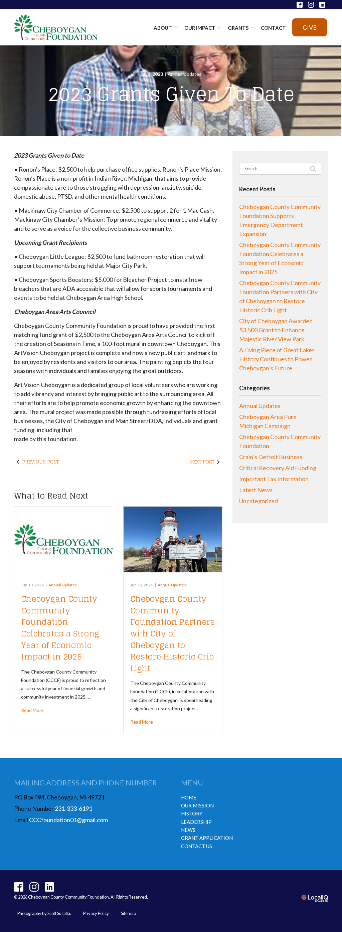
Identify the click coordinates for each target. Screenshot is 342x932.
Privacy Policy (96, 913)
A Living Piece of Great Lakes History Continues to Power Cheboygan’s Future (277, 359)
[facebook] (19, 887)
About (163, 28)
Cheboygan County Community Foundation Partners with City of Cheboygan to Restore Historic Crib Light (172, 634)
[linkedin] (49, 887)
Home (188, 797)
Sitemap (128, 913)
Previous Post (40, 461)
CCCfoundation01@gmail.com (68, 819)
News (188, 830)
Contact (273, 28)
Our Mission (197, 805)
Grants (238, 28)
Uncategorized (258, 501)
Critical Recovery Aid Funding (277, 468)
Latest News (256, 490)
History (191, 813)
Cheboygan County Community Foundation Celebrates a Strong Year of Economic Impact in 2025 (60, 628)
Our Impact (199, 28)
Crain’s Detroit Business (270, 456)
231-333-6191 (73, 808)
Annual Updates (184, 74)
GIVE (310, 27)
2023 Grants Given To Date (171, 94)
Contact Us (196, 846)
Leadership (196, 822)
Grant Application (207, 838)
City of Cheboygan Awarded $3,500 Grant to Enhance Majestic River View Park (276, 330)
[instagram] (34, 887)
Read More (32, 710)
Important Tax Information (274, 479)
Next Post (201, 461)
